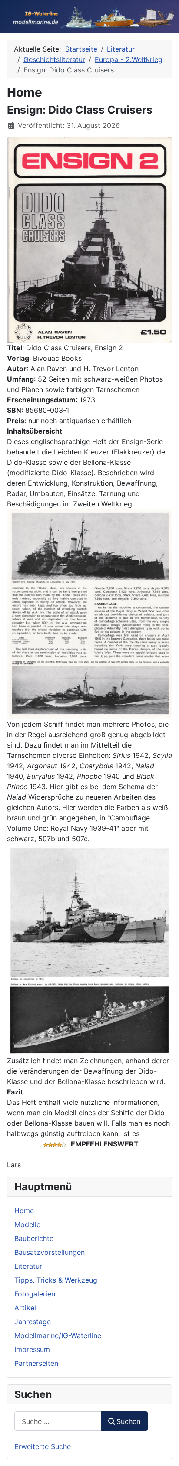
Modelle (27, 1224)
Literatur (28, 1266)
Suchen (128, 1421)
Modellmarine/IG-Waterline (57, 1335)
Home (24, 1210)
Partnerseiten (36, 1363)
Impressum (32, 1349)
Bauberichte (33, 1238)
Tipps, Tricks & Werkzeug (55, 1280)
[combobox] (57, 1421)
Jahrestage (32, 1321)
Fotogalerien (34, 1294)
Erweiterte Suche (42, 1446)
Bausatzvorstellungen (49, 1252)
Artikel (25, 1307)
